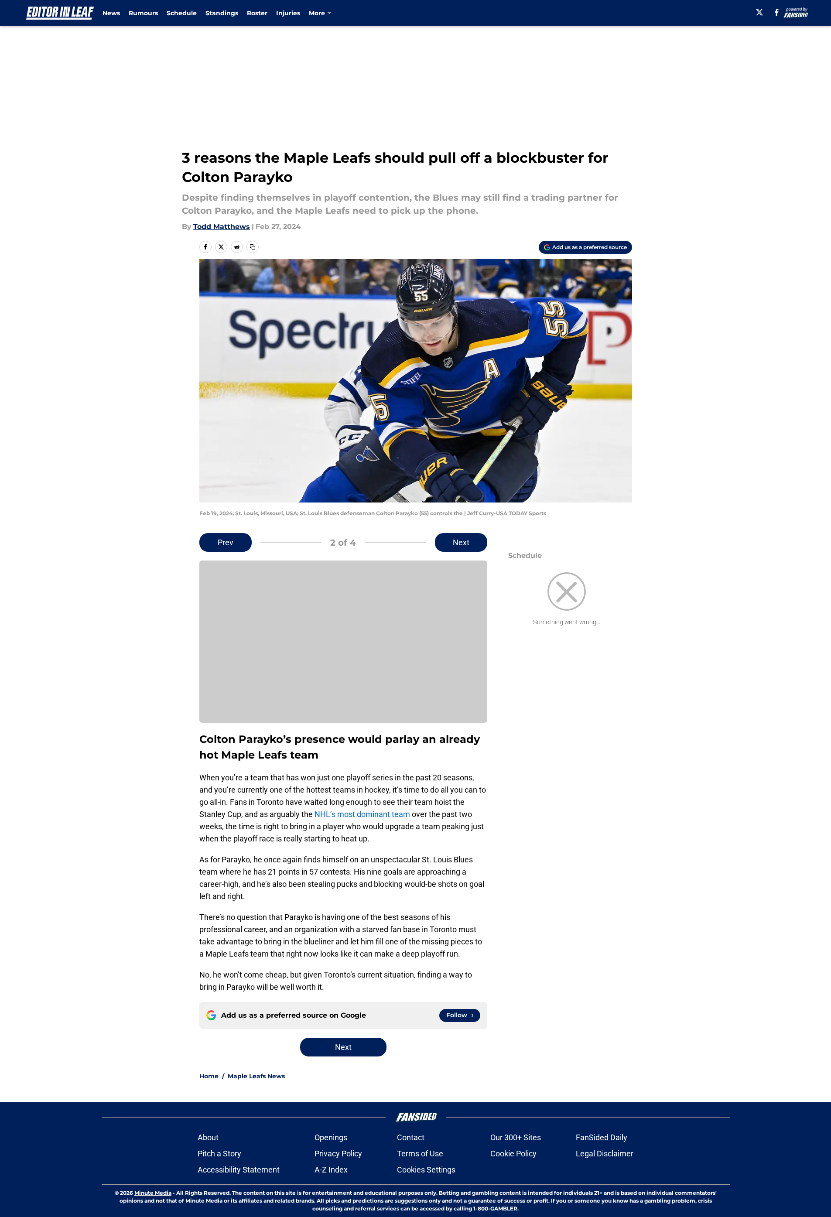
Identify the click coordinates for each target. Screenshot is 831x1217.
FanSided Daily (601, 1137)
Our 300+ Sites (515, 1137)
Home (209, 1076)
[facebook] (777, 12)
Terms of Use (420, 1153)
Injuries (288, 13)
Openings (331, 1137)
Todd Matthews (221, 226)
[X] (759, 12)
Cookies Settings (426, 1169)
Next (461, 542)
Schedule (182, 13)
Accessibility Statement (239, 1169)
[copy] (252, 247)
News (111, 13)
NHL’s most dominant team (362, 814)
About (208, 1137)
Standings (221, 13)
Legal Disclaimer (604, 1153)
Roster (257, 13)
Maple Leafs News (256, 1076)
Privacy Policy (338, 1153)
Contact (410, 1137)
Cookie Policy (513, 1153)
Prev (225, 542)
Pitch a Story (219, 1153)
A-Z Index (331, 1169)
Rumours (143, 13)
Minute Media (152, 1193)
